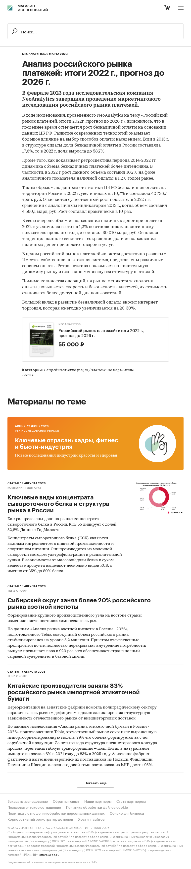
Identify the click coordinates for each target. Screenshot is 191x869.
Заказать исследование (27, 801)
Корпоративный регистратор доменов (40, 819)
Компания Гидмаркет (25, 487)
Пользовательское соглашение (34, 807)
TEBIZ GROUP (17, 590)
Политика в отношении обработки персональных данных (56, 813)
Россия (28, 375)
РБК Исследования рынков (37, 430)
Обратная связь (66, 801)
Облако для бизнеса (127, 813)
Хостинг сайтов (91, 819)
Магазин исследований (33, 8)
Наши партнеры (97, 801)
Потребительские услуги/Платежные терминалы (89, 370)
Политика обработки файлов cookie (97, 807)
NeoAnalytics (69, 324)
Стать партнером (131, 801)
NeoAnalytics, (34, 54)
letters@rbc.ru (49, 854)
